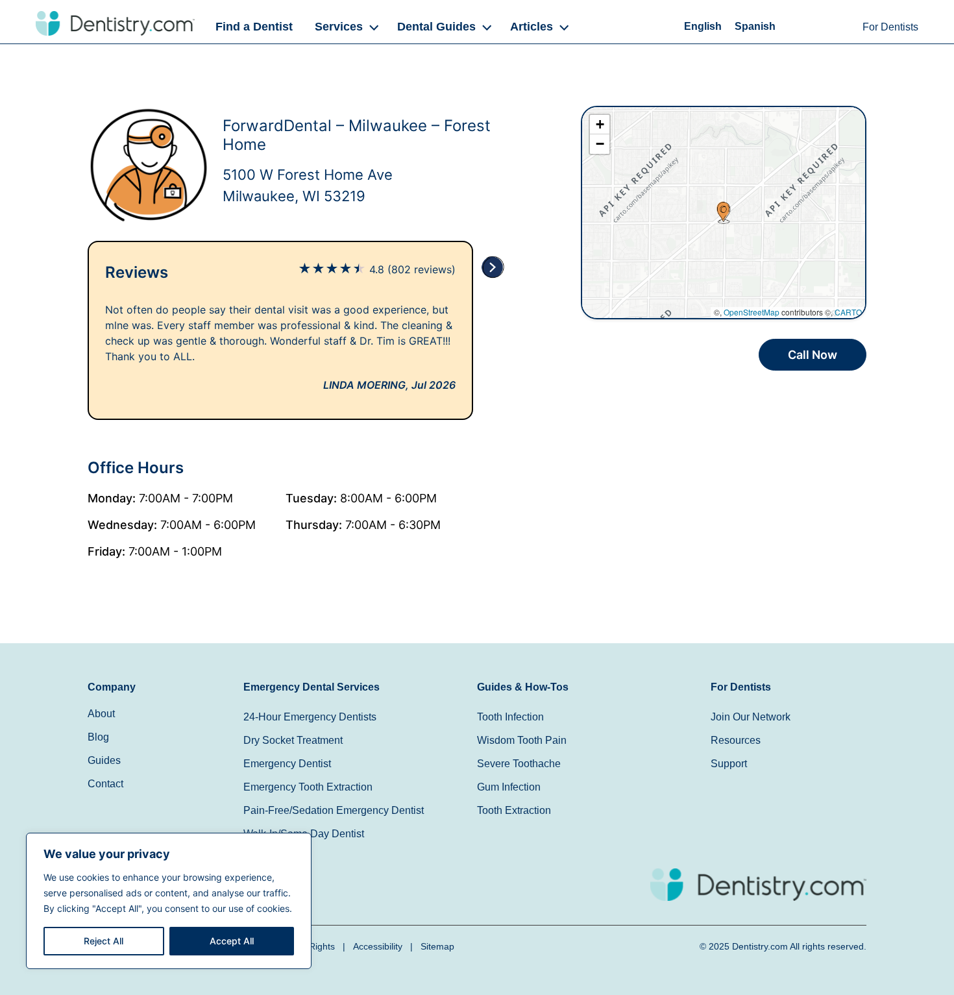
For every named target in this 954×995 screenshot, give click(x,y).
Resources (736, 740)
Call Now (812, 355)
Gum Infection (509, 786)
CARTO (848, 311)
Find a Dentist (254, 26)
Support (729, 763)
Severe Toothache (519, 763)
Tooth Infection (510, 716)
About (101, 713)
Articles (531, 26)
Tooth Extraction (514, 810)
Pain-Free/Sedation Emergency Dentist (333, 810)
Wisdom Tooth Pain (522, 740)
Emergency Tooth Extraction (308, 786)
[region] (169, 901)
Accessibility (377, 946)
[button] (345, 26)
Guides (104, 760)
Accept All (232, 940)
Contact (105, 783)
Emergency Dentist (287, 763)
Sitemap (437, 946)
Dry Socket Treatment (293, 740)
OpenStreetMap (751, 311)
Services (339, 26)
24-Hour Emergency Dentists (309, 716)
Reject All (103, 940)
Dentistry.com (760, 946)
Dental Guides (436, 26)
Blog (98, 737)
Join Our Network (750, 716)
